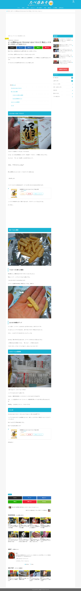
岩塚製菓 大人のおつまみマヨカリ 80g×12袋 (29, 189)
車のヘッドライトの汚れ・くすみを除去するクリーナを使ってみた (65, 56)
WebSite (27, 564)
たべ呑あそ (40, 589)
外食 (45, 7)
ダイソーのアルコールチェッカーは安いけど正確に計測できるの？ (65, 51)
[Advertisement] (29, 24)
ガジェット (33, 7)
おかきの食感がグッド (17, 98)
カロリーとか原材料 (15, 102)
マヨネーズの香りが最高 (18, 95)
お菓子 (28, 7)
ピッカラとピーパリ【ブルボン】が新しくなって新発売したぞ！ (65, 40)
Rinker (24, 190)
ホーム (19, 7)
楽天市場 (29, 193)
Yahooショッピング (38, 193)
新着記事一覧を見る (63, 69)
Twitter (32, 564)
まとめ (12, 105)
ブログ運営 (55, 7)
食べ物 (23, 7)
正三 (17, 553)
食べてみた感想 (14, 91)
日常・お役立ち (39, 7)
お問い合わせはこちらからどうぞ (22, 558)
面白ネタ (49, 7)
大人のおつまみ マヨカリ (16, 88)
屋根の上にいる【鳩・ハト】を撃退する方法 (65, 45)
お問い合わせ (61, 7)
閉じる (13, 85)
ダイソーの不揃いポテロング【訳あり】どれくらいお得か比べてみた (65, 62)
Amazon (22, 193)
